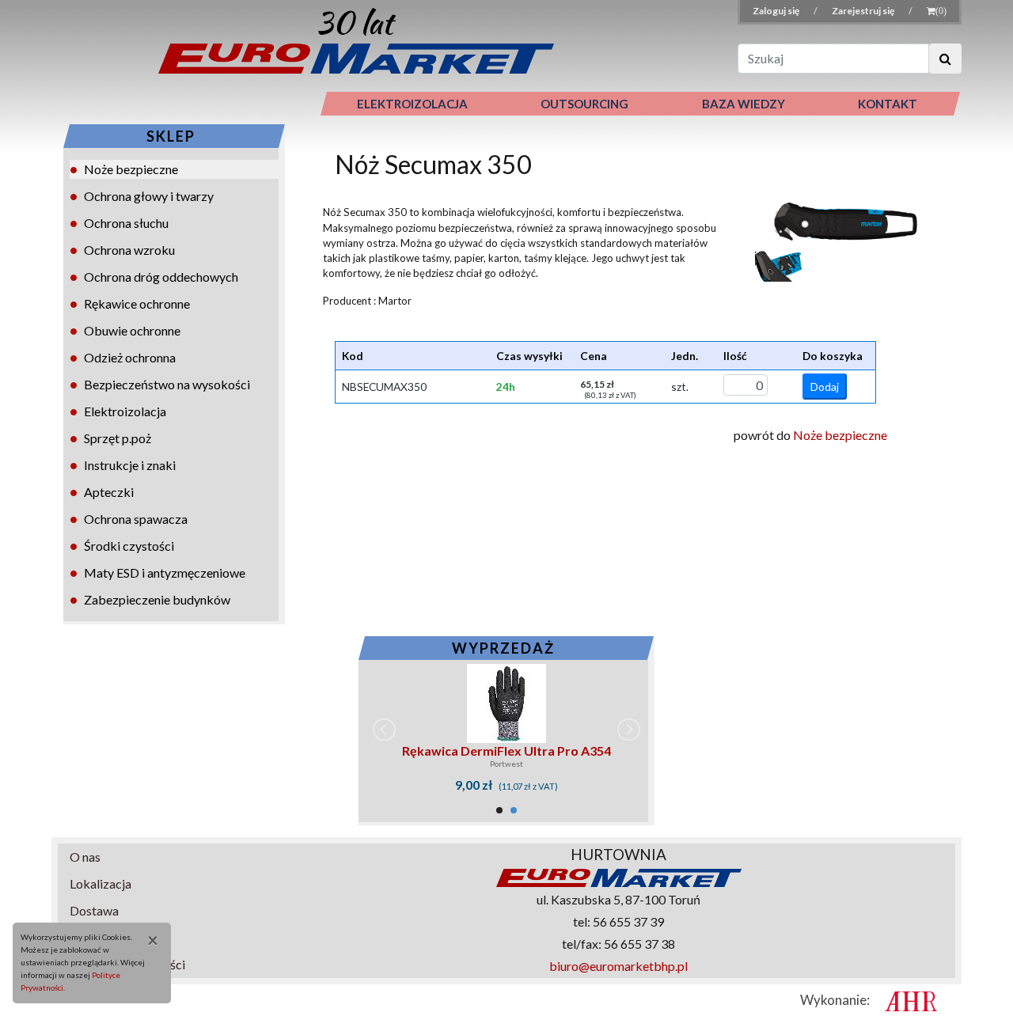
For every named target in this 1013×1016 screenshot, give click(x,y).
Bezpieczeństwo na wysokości (167, 384)
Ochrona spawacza (136, 518)
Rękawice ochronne (137, 303)
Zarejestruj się (864, 11)
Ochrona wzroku (129, 249)
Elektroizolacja (125, 411)
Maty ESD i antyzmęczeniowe (164, 572)
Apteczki (109, 491)
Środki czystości (129, 545)
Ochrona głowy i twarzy (149, 195)
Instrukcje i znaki (130, 464)
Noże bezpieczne (131, 168)
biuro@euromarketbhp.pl (618, 965)
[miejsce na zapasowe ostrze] (778, 264)
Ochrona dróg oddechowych (161, 276)
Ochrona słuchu (126, 222)
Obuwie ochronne (132, 330)
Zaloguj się (777, 11)
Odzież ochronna (130, 357)
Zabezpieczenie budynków (157, 599)
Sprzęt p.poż (117, 437)
